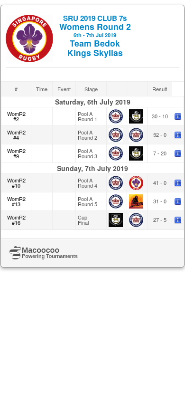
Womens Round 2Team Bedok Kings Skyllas (95, 35)
